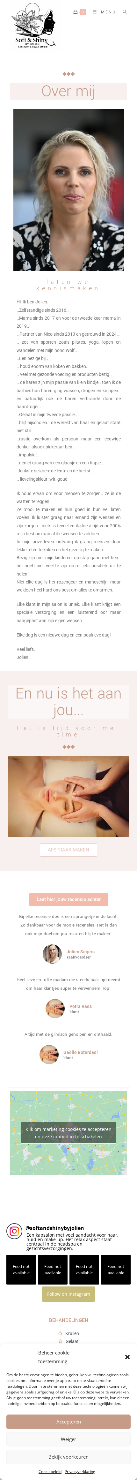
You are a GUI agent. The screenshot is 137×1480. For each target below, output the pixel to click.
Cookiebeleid (50, 1471)
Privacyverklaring (80, 1471)
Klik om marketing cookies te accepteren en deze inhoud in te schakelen (68, 1133)
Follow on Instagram (68, 1294)
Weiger (68, 1439)
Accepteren (68, 1421)
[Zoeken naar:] (122, 12)
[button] (127, 1357)
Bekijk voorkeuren (68, 1456)
